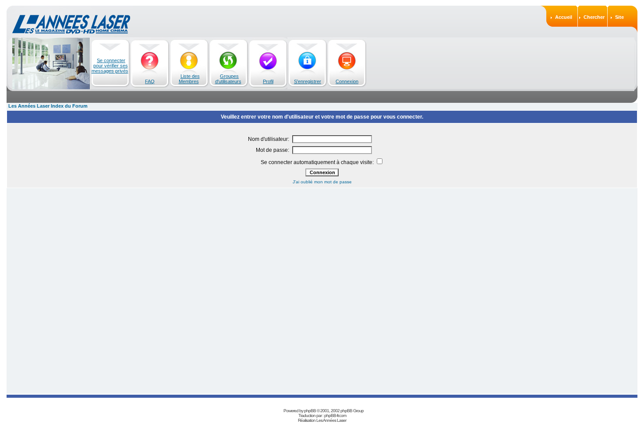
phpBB (310, 410)
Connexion (347, 81)
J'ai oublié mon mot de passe (322, 181)
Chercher (594, 17)
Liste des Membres (189, 79)
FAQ (150, 81)
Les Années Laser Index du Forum (48, 106)
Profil (268, 81)
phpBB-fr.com (335, 415)
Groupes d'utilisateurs (228, 79)
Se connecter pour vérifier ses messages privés (110, 66)
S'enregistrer (307, 81)
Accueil (563, 17)
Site (619, 17)
